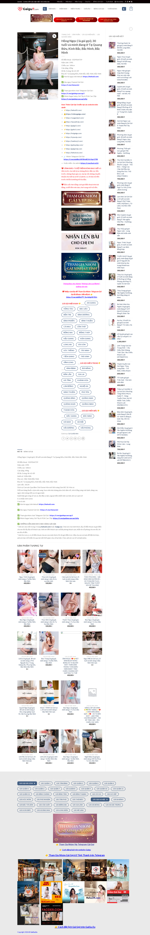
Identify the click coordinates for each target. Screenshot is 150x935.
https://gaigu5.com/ (73, 126)
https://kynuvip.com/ (74, 137)
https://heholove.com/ (74, 153)
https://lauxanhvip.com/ (75, 122)
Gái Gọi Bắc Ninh (73, 433)
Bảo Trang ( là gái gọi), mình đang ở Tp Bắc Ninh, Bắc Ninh (49, 661)
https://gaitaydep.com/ (74, 145)
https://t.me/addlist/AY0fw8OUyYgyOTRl (81, 159)
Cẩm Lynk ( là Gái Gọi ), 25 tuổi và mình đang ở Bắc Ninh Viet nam (70, 579)
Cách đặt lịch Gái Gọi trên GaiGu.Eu (76, 926)
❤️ (63, 291)
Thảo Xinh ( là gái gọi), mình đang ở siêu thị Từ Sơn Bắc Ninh (49, 622)
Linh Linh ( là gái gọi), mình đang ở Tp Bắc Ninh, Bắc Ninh (49, 759)
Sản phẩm (76, 34)
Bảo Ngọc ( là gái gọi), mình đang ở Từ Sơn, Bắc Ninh (92, 622)
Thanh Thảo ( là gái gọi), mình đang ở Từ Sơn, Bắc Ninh (70, 622)
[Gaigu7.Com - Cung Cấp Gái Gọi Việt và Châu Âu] (28, 9)
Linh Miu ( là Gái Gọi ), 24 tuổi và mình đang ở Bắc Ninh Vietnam (27, 759)
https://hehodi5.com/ (74, 110)
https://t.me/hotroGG (89, 163)
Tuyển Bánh (109, 2)
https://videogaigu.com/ (76, 114)
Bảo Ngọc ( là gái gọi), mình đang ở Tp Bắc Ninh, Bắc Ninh (27, 622)
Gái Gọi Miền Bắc (88, 34)
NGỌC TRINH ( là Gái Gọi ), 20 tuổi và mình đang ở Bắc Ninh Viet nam (49, 710)
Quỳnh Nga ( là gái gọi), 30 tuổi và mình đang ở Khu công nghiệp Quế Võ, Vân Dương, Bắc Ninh (27, 711)
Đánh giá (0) (28, 451)
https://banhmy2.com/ (74, 141)
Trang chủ (65, 34)
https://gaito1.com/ (73, 129)
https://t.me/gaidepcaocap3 (72, 93)
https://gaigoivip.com (74, 149)
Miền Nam (69, 2)
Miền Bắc (60, 2)
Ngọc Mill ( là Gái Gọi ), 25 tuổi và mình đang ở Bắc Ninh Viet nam (92, 661)
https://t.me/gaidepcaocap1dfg (74, 99)
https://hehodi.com (91, 76)
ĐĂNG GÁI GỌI (98, 2)
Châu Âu (87, 2)
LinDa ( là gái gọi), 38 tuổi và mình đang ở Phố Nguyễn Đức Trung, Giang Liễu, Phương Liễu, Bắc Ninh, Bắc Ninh (27, 663)
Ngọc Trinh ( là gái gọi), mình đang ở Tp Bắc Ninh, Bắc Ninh (27, 579)
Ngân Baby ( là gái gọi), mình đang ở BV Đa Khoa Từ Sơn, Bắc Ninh (92, 759)
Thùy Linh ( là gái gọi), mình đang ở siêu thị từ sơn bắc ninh (49, 579)
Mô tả (19, 451)
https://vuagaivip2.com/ (75, 118)
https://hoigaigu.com (74, 133)
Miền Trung (78, 2)
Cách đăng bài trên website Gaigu (76, 850)
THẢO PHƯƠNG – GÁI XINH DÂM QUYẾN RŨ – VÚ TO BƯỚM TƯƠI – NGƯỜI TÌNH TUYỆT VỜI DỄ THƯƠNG (92, 581)
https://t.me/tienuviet (70, 85)
